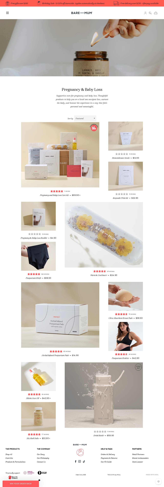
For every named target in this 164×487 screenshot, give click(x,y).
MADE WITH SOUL (152, 475)
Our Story (41, 454)
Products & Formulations (15, 461)
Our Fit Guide (106, 461)
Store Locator (137, 461)
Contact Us (41, 461)
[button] (21, 484)
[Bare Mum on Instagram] (79, 462)
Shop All (9, 454)
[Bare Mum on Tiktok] (84, 462)
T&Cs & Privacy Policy (114, 475)
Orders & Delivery (108, 454)
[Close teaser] (39, 480)
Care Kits (9, 458)
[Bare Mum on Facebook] (75, 462)
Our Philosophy (43, 458)
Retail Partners (138, 454)
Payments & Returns (109, 458)
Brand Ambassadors (140, 458)
